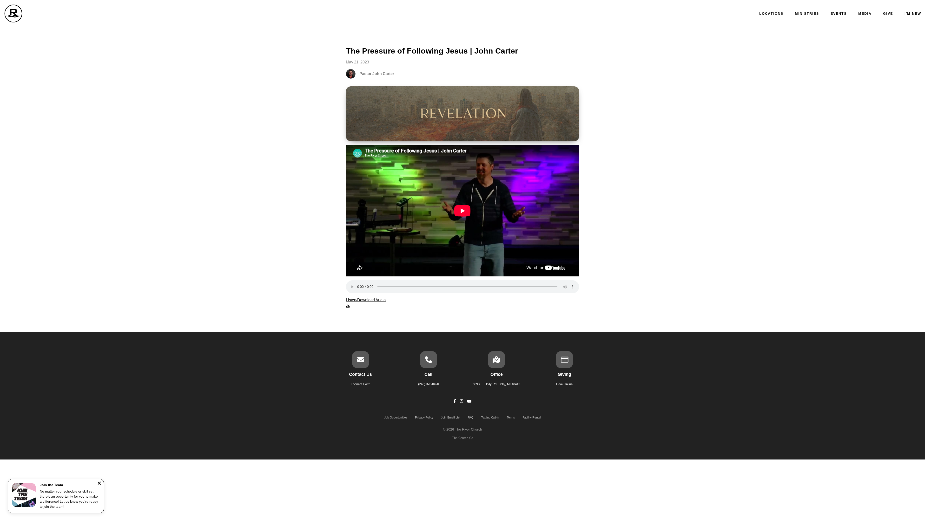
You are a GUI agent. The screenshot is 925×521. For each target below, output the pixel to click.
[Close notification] (99, 484)
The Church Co (462, 438)
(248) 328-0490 (428, 384)
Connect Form (360, 384)
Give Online (564, 384)
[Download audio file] (366, 303)
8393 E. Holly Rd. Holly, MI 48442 (496, 384)
